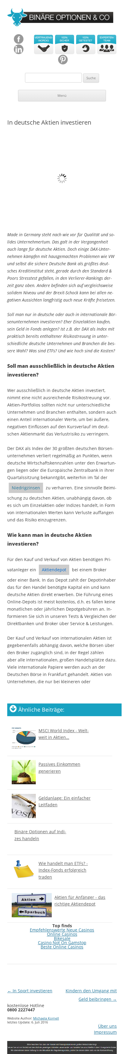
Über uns (107, 1026)
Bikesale (62, 938)
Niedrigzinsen (26, 488)
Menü (62, 95)
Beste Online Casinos (62, 947)
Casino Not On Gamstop (62, 942)
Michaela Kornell (46, 1018)
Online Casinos (62, 934)
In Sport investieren (29, 991)
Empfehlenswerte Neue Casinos (62, 930)
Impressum (105, 1032)
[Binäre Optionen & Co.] (62, 18)
